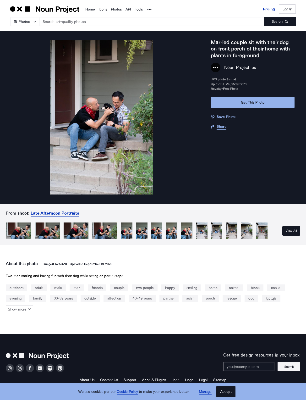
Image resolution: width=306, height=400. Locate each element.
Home (90, 9)
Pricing (269, 9)
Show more (17, 309)
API (128, 9)
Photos (116, 9)
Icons (103, 9)
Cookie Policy (127, 391)
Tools (139, 9)
